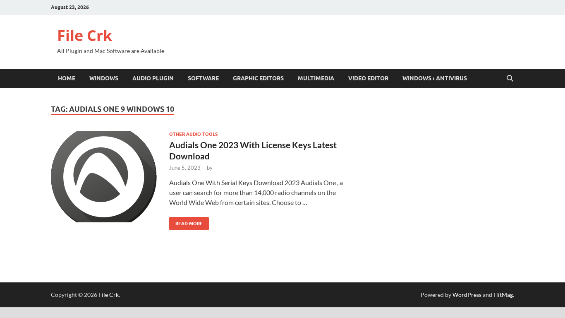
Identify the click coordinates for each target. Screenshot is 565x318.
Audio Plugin (153, 78)
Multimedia (316, 78)
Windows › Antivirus (434, 78)
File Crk (84, 35)
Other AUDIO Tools (193, 134)
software (203, 78)
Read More (186, 221)
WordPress (466, 294)
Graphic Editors (258, 78)
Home (66, 78)
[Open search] (510, 78)
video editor (368, 78)
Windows (103, 78)
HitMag (503, 294)
